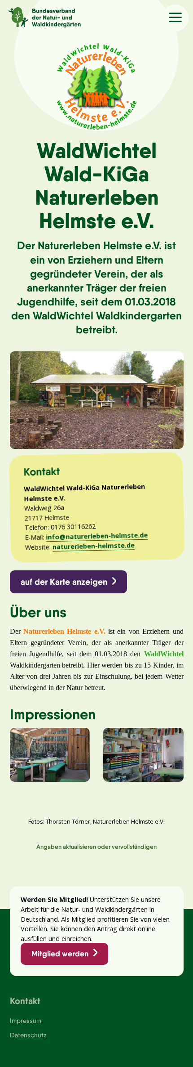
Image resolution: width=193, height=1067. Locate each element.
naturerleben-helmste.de (93, 546)
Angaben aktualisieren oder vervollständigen (96, 846)
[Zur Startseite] (40, 16)
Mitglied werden (59, 954)
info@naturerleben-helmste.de (97, 536)
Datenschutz (28, 1035)
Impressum (25, 1021)
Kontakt (25, 1000)
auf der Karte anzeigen (64, 581)
